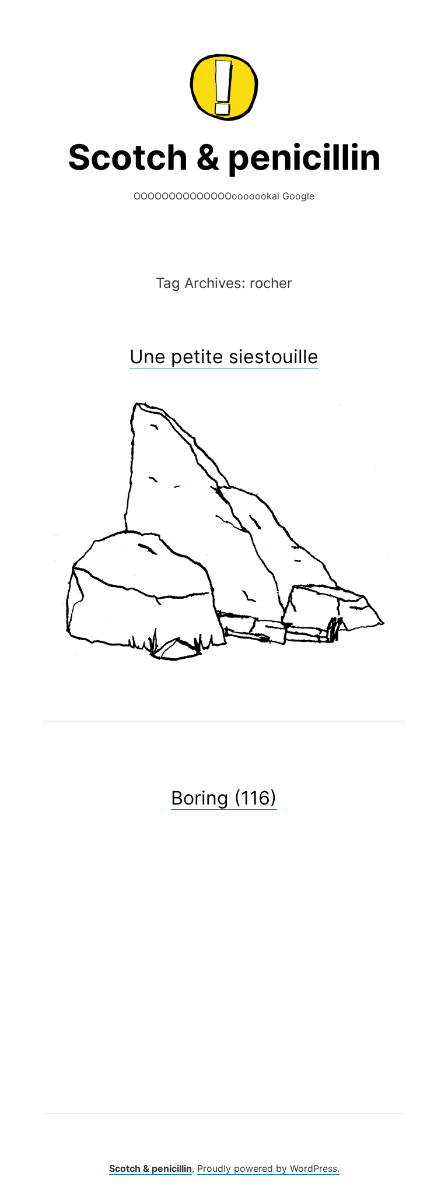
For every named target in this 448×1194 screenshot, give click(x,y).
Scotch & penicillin (224, 157)
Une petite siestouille (224, 356)
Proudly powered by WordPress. (268, 1168)
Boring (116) (224, 797)
